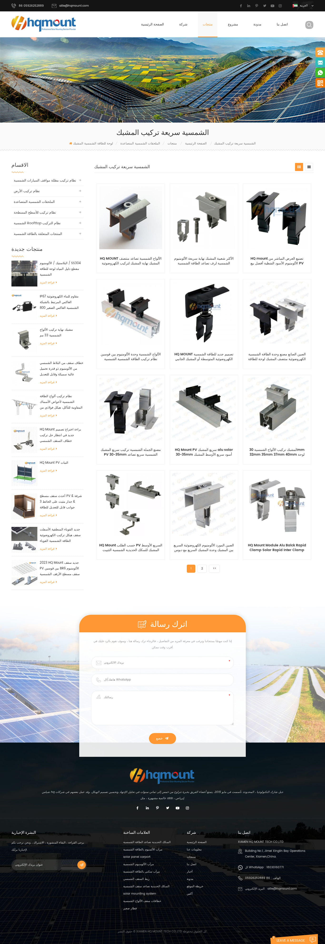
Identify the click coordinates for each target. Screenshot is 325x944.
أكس (189, 894)
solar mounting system (139, 894)
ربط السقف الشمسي (136, 879)
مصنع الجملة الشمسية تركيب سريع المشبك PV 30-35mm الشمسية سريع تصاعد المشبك (131, 452)
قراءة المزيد (47, 282)
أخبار (189, 871)
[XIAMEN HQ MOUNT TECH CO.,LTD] (44, 24)
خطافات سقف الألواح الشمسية (142, 901)
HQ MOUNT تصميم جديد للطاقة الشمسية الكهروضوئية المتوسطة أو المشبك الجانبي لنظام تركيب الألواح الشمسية (203, 357)
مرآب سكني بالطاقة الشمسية (141, 871)
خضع (159, 738)
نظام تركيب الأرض (27, 191)
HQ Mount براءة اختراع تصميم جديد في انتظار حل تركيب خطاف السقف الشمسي (60, 435)
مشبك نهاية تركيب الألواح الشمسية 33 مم (56, 332)
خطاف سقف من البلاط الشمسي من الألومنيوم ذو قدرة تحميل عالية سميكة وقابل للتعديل (61, 369)
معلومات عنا (194, 849)
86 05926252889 (257, 878)
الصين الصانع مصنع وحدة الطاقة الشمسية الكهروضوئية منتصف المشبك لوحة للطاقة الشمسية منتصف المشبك (277, 357)
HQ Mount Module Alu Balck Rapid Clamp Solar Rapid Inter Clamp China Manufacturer (277, 548)
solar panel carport (136, 857)
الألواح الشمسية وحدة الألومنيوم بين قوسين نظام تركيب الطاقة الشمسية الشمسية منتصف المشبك (131, 357)
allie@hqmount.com (74, 6)
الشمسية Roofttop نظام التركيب (37, 223)
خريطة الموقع (195, 886)
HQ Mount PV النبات (54, 462)
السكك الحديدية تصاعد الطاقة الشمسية (147, 842)
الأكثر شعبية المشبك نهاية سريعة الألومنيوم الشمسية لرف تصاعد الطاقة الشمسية (204, 261)
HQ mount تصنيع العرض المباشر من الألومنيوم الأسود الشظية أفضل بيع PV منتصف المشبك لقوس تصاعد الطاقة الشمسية (277, 261)
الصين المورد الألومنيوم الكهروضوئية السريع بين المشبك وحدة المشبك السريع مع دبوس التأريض (204, 548)
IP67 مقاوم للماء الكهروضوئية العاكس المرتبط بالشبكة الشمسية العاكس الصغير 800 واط (59, 302)
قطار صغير (130, 908)
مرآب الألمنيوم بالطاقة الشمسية (142, 849)
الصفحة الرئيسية (152, 24)
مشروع (233, 24)
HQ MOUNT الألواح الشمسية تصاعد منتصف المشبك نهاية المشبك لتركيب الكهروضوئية (131, 261)
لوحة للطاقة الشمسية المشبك (93, 143)
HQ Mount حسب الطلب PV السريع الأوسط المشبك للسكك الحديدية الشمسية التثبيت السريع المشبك (130, 548)
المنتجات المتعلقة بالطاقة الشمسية (38, 234)
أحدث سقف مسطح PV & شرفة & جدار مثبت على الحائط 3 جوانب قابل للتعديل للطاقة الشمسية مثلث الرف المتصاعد (61, 502)
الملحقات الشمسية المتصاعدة (140, 143)
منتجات (208, 24)
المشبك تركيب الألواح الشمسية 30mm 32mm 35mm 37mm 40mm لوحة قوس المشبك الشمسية (277, 452)
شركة (183, 24)
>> (214, 568)
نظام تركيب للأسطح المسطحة (35, 212)
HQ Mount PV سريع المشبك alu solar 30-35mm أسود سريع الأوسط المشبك (204, 452)
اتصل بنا (282, 24)
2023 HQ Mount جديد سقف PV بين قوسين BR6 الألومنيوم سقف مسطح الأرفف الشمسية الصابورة (60, 568)
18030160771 (275, 867)
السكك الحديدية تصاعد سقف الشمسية (146, 886)
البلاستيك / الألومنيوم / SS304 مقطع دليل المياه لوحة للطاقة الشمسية (60, 269)
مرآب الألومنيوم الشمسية (138, 864)
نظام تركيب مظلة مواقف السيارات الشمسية (45, 180)
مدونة (257, 24)
